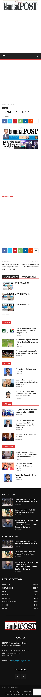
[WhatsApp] (20, 121)
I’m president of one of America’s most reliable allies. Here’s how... (26, 382)
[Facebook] (4, 121)
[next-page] (7, 315)
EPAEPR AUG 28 (22, 283)
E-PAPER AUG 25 (22, 305)
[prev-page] (3, 315)
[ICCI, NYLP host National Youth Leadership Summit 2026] (8, 413)
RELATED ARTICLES (11, 277)
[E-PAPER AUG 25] (8, 307)
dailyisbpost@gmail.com (20, 661)
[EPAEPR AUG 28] (8, 286)
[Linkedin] (25, 121)
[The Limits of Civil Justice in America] (8, 372)
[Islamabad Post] (20, 5)
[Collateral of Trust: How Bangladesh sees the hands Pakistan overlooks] (8, 394)
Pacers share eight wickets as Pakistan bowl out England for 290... (26, 342)
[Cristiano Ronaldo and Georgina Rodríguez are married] (8, 466)
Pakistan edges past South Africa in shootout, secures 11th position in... (25, 330)
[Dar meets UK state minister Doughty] (8, 437)
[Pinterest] (15, 121)
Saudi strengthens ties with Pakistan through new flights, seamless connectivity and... (26, 454)
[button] (4, 56)
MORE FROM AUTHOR (28, 277)
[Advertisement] (20, 31)
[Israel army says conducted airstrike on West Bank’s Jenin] (7, 502)
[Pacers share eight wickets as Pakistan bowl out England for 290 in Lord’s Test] (8, 343)
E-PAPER (11, 105)
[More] (36, 121)
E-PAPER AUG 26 (22, 294)
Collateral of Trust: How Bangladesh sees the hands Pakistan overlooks (25, 393)
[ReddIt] (30, 121)
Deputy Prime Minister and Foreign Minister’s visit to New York (10, 266)
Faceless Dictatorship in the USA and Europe (30, 265)
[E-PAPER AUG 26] (8, 296)
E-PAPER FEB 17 (8, 196)
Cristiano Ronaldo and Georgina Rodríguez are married (24, 466)
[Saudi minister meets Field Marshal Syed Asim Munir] (7, 512)
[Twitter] (10, 121)
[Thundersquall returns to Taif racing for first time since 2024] (8, 354)
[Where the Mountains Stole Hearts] (8, 478)
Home (4, 105)
